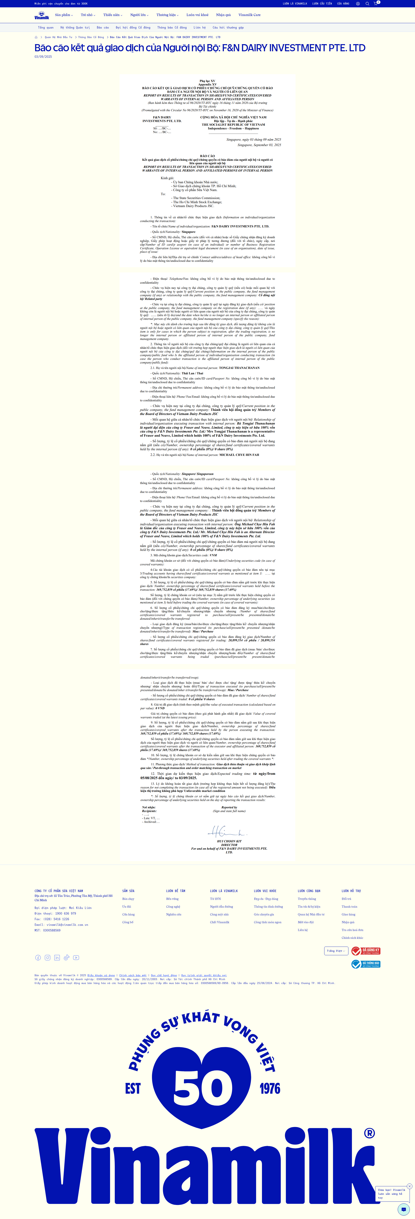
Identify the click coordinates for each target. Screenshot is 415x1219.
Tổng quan (46, 27)
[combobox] (336, 951)
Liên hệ (200, 27)
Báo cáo (103, 27)
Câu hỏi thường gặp (228, 27)
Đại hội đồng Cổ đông (133, 27)
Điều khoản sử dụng (101, 975)
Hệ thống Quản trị (75, 27)
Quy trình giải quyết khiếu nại (204, 975)
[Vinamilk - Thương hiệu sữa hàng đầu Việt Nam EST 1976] (42, 15)
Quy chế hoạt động (164, 975)
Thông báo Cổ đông (172, 27)
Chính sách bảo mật (133, 975)
